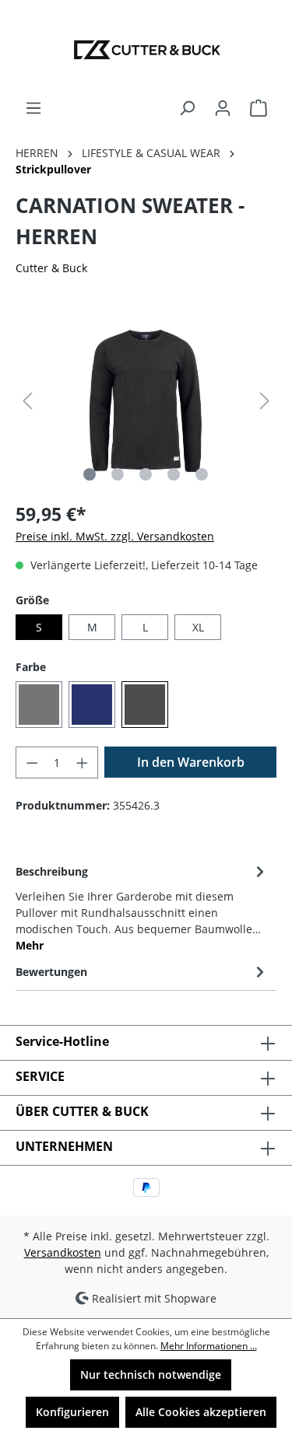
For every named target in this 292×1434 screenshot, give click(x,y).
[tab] (142, 907)
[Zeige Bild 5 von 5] (201, 474)
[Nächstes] (264, 401)
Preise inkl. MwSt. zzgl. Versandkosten (115, 536)
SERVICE (40, 1076)
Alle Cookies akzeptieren (200, 1411)
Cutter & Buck (51, 268)
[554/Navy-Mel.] (92, 704)
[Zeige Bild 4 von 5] (173, 474)
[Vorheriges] (27, 401)
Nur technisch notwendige (150, 1374)
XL (198, 627)
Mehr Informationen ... (208, 1345)
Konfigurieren (72, 1411)
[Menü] (33, 108)
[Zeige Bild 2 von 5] (117, 474)
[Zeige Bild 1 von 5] (89, 474)
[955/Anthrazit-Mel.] (144, 704)
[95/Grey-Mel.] (39, 704)
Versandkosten (62, 1252)
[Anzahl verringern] (32, 762)
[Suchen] (187, 108)
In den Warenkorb (191, 762)
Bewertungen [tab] (51, 971)
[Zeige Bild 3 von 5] (145, 474)
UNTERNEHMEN (64, 1146)
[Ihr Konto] (223, 108)
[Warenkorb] (258, 108)
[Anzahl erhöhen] (82, 762)
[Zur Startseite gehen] (146, 50)
